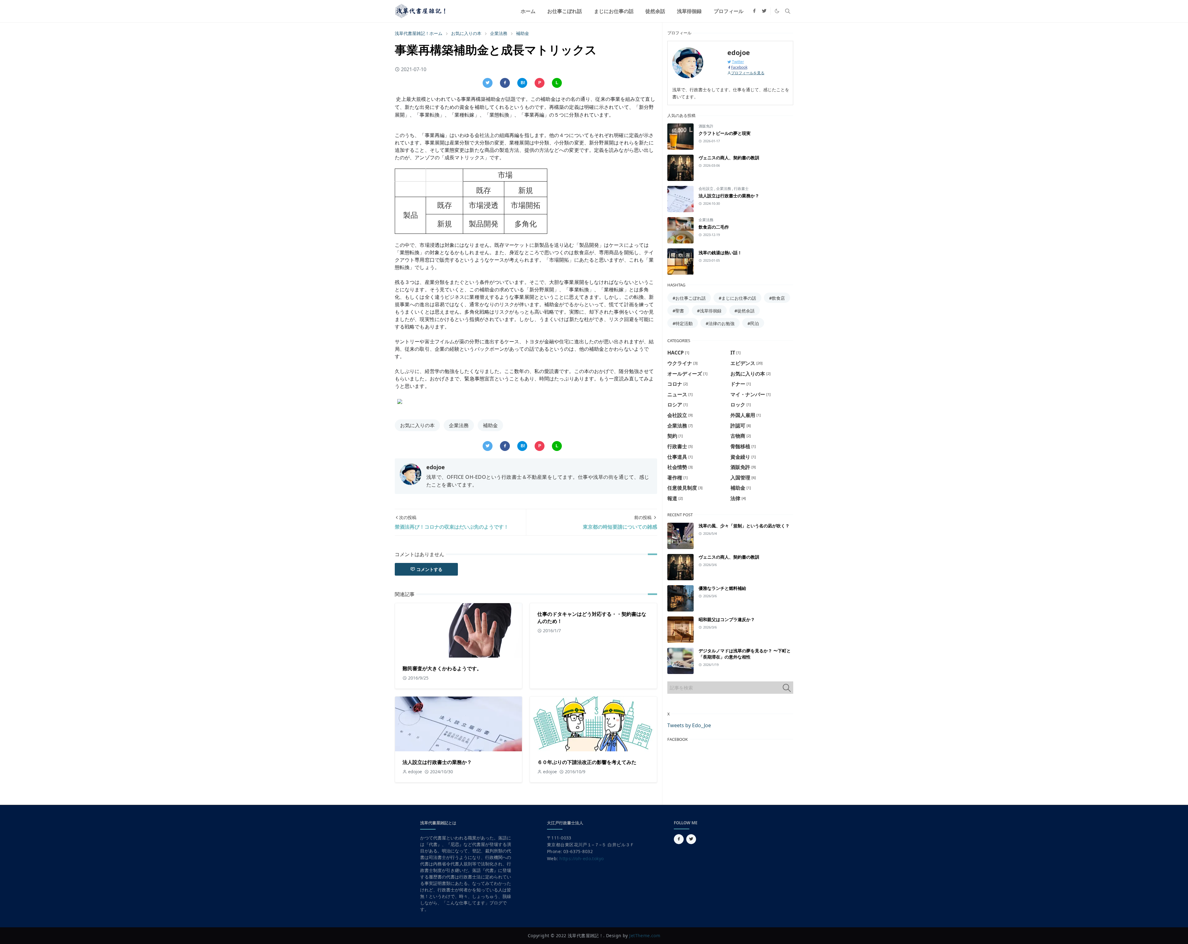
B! (523, 82)
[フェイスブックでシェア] (505, 83)
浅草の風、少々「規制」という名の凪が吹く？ (744, 526)
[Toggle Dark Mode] (777, 11)
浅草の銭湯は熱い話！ (720, 252)
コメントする (429, 569)
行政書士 (741, 188)
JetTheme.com (644, 935)
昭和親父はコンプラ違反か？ (727, 619)
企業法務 (459, 425)
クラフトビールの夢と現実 (725, 133)
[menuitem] (528, 11)
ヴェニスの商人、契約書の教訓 (729, 158)
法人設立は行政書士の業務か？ (437, 762)
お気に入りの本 (417, 425)
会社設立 (706, 188)
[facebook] (754, 11)
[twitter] (764, 11)
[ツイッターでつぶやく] (488, 83)
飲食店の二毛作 (714, 227)
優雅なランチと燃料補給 (722, 588)
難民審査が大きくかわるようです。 (442, 668)
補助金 (490, 425)
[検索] (786, 687)
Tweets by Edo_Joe (689, 725)
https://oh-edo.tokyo (581, 858)
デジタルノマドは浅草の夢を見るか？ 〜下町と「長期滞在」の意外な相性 (745, 654)
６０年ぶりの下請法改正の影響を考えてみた (586, 762)
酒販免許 (706, 126)
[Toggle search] (787, 11)
